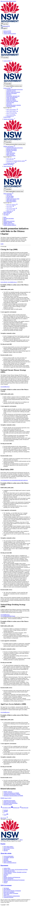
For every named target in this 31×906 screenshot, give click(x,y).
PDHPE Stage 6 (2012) (6, 798)
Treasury (5, 882)
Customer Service (7, 873)
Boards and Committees (8, 892)
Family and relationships (11, 97)
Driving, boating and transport (13, 92)
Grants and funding (10, 98)
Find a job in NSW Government (10, 893)
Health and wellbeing (11, 100)
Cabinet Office (6, 868)
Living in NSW (7, 88)
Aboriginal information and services (14, 89)
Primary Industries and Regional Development (14, 880)
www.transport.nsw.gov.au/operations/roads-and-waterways (14, 480)
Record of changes (7, 804)
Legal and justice (10, 102)
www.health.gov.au (5, 386)
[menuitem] (7, 31)
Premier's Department (8, 878)
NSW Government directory (9, 862)
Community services (11, 90)
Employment (9, 151)
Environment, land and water (13, 96)
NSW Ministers (7, 889)
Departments (4, 865)
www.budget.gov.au (12, 282)
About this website (6, 853)
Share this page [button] (24, 807)
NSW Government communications (11, 896)
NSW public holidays (11, 200)
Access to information (8, 856)
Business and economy (11, 149)
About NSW (9, 195)
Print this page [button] (15, 807)
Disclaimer (5, 860)
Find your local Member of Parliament (12, 890)
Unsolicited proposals (8, 897)
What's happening (8, 193)
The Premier (6, 888)
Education (5, 874)
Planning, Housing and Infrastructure (11, 877)
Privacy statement (7, 861)
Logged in (5, 28)
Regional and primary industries (13, 105)
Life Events (9, 103)
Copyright (5, 858)
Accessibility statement (8, 857)
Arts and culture (10, 196)
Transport (5, 881)
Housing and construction (12, 101)
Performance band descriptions (10, 803)
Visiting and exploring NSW (12, 198)
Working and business (9, 146)
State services (6, 849)
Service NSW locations (8, 848)
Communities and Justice (9, 870)
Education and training (11, 93)
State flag (5, 850)
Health (4, 876)
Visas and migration (10, 106)
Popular (3, 844)
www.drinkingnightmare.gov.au (8, 616)
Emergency (9, 94)
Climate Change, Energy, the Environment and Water (15, 869)
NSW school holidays (11, 201)
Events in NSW (9, 197)
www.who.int (4, 282)
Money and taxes (10, 154)
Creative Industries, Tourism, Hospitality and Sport (15, 872)
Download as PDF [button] (6, 807)
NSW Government (6, 885)
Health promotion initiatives (9, 801)
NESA (21, 839)
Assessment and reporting (9, 800)
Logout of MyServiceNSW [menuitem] (9, 33)
